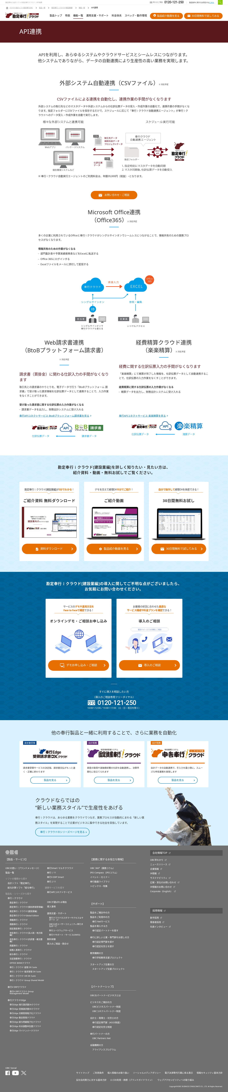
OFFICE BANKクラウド (20, 963)
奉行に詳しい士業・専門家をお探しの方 (109, 937)
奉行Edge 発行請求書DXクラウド (25, 1005)
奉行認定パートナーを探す (105, 930)
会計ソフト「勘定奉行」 (19, 883)
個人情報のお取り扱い (118, 1073)
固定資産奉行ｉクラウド (21, 929)
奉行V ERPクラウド (17, 987)
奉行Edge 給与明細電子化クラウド (25, 1022)
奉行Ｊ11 (51, 882)
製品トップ (56, 15)
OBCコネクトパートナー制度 (106, 1011)
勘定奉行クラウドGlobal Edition (24, 916)
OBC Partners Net (101, 1038)
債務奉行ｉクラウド (19, 924)
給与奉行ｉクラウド (19, 954)
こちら (211, 2)
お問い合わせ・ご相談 (117, 195)
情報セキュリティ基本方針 (210, 1073)
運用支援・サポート (97, 15)
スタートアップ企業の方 (102, 964)
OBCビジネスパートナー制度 (106, 1007)
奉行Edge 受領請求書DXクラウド (25, 1009)
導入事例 (51, 906)
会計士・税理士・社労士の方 (104, 1018)
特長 (67, 15)
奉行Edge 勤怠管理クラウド (22, 1018)
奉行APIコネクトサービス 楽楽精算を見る (142, 416)
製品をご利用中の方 (100, 917)
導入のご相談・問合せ (58, 944)
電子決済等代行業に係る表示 (179, 1073)
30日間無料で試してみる (205, 16)
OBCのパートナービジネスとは (105, 995)
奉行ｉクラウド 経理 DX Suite (23, 967)
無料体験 (51, 939)
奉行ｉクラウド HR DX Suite (23, 976)
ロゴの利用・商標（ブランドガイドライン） (132, 1080)
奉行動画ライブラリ (100, 882)
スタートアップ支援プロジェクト (108, 969)
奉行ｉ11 (51, 873)
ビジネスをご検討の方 (101, 1002)
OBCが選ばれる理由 (57, 902)
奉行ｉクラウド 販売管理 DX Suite (25, 972)
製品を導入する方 (98, 926)
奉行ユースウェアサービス (61, 930)
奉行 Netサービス (101, 921)
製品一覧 (42, 8)
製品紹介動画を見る (168, 16)
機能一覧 (82, 8)
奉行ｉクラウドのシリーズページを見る (62, 832)
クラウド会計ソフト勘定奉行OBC (21, 8)
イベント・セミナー (100, 877)
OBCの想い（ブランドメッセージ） (22, 868)
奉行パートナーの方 (100, 1034)
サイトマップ (82, 1073)
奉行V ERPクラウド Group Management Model (22, 992)
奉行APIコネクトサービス (59, 892)
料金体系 (117, 15)
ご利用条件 (98, 1073)
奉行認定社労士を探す (103, 946)
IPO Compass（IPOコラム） (104, 873)
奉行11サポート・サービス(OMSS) (64, 935)
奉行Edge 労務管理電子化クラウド (25, 1013)
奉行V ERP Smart (55, 877)
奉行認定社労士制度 (102, 1027)
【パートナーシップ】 (102, 986)
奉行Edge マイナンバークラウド (24, 1031)
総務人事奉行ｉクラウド (21, 950)
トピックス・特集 (98, 886)
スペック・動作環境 (136, 15)
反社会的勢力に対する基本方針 (91, 1080)
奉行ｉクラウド (15, 898)
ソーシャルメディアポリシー (147, 1073)
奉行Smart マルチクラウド (60, 868)
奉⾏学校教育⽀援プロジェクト (107, 958)
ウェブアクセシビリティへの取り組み (175, 1080)
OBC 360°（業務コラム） (102, 868)
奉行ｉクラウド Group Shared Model (27, 980)
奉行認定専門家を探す (103, 942)
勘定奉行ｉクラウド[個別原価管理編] (26, 907)
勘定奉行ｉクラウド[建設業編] (62, 8)
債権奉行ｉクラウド (19, 920)
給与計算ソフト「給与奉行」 (22, 888)
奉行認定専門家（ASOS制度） (107, 1022)
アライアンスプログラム (104, 1049)
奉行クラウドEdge (17, 1000)
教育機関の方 (96, 953)
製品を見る (50, 780)
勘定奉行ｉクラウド (19, 903)
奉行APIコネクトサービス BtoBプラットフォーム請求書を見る (54, 416)
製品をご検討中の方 (100, 912)
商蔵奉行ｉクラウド (19, 946)
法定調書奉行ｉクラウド (21, 959)
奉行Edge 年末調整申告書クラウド (25, 1026)
